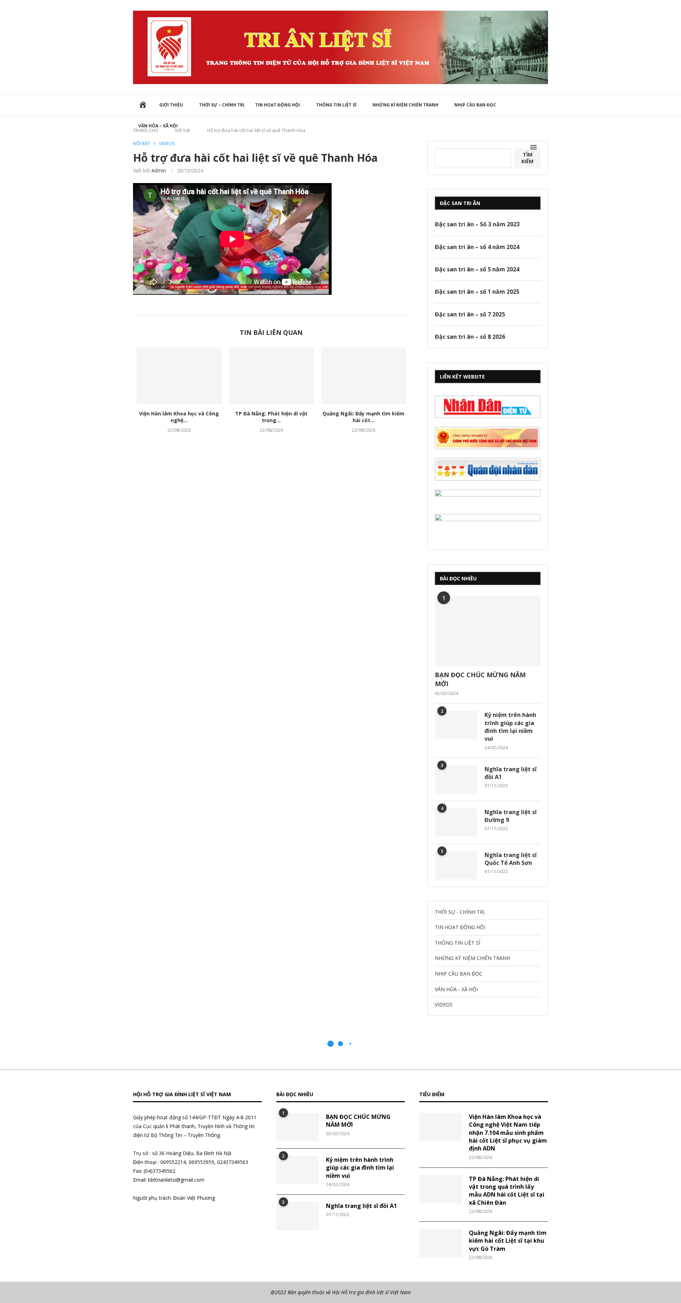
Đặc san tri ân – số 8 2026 (470, 337)
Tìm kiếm (527, 158)
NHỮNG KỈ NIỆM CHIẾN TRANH (405, 105)
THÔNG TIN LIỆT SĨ (336, 105)
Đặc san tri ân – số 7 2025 (470, 314)
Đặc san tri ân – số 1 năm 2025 (477, 292)
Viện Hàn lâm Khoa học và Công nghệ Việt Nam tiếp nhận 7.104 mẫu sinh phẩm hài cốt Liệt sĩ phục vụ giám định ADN (508, 1133)
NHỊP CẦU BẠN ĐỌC (475, 105)
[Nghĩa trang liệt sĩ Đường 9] (456, 822)
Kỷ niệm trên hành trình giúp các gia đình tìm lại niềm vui (510, 726)
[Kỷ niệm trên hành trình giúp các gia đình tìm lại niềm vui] (456, 725)
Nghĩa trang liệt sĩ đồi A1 (511, 773)
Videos (167, 144)
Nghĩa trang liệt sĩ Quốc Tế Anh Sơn (511, 859)
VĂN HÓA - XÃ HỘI (456, 989)
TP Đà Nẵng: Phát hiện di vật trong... (271, 417)
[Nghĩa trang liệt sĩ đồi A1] (456, 779)
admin (158, 170)
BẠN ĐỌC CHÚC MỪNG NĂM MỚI (480, 679)
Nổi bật (141, 144)
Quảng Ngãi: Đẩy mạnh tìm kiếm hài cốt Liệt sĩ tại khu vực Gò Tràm (508, 1241)
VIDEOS (444, 1004)
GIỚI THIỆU (171, 105)
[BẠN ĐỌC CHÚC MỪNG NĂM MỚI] (488, 631)
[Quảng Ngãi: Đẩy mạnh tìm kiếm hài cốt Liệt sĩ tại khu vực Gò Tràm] (363, 375)
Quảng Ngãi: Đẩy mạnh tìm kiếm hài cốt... (363, 417)
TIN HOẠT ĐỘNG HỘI (277, 105)
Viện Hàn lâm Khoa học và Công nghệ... (179, 417)
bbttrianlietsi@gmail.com (176, 1179)
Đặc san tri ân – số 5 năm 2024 (477, 269)
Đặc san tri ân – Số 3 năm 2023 (477, 224)
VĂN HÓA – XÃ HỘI (158, 126)
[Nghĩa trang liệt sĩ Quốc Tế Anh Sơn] (456, 865)
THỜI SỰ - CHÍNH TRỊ (460, 912)
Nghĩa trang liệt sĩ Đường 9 (511, 816)
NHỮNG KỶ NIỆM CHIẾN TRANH (472, 958)
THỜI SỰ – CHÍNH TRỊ (221, 105)
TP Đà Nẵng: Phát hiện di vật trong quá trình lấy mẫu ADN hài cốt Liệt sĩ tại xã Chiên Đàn (506, 1191)
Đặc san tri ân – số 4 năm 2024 (477, 247)
